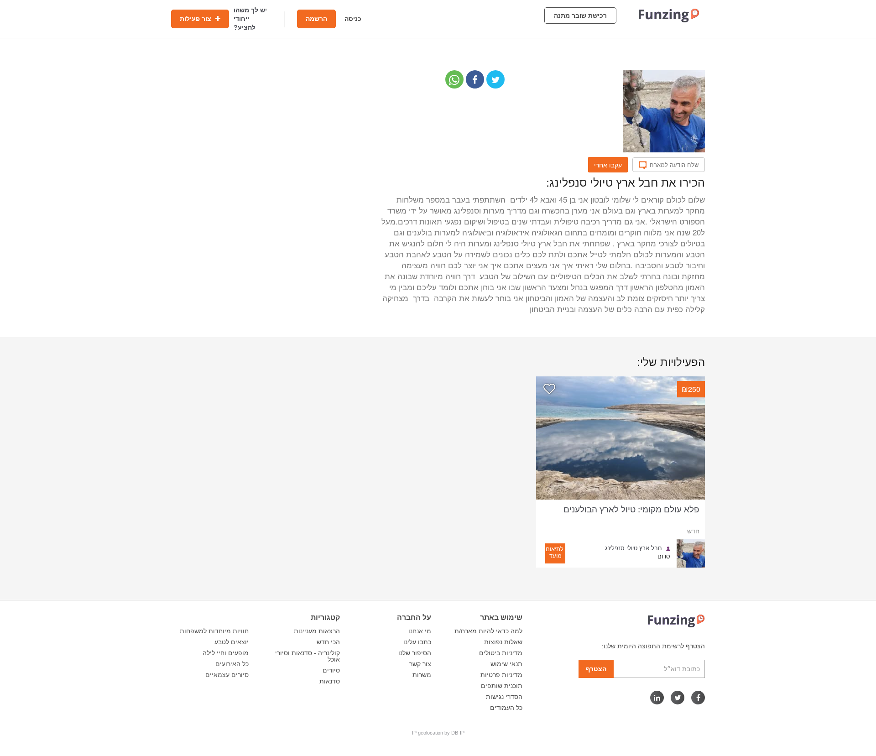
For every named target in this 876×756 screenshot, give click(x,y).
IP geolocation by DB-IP (438, 732)
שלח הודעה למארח (674, 165)
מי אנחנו (419, 631)
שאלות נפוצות (503, 642)
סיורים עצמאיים (227, 674)
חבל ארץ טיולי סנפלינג (633, 548)
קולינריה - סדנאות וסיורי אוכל (307, 656)
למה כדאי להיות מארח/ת (488, 631)
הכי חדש (328, 642)
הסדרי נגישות (504, 696)
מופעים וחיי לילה (226, 653)
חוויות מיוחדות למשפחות (214, 631)
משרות (421, 674)
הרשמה (316, 18)
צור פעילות (196, 18)
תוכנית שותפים (501, 685)
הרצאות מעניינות (317, 631)
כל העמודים (506, 707)
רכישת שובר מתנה (580, 15)
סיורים (331, 670)
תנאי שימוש (506, 663)
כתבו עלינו (417, 642)
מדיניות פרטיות (501, 674)
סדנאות (329, 681)
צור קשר (420, 663)
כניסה (352, 18)
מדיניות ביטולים (500, 653)
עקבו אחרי (608, 164)
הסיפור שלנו (414, 653)
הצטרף (596, 669)
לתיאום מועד (554, 552)
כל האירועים (232, 663)
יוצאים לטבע (231, 642)
